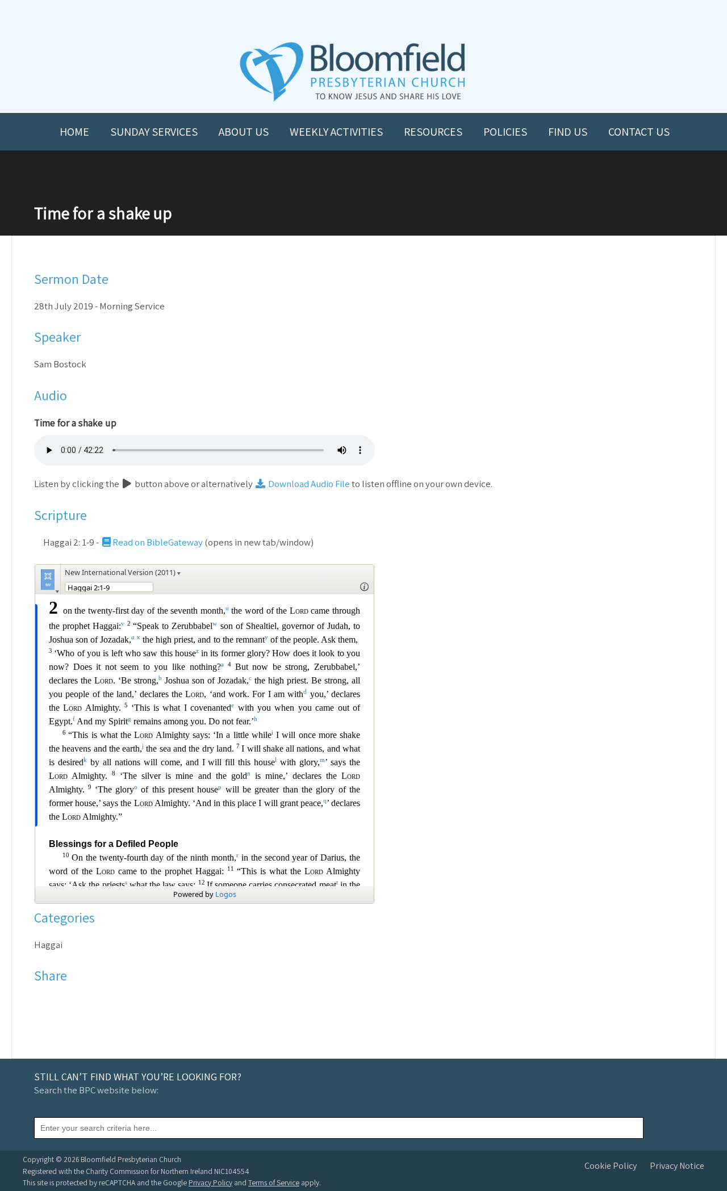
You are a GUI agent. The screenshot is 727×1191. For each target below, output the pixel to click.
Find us (567, 131)
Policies (505, 131)
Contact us (639, 131)
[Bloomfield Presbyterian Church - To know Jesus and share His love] (352, 100)
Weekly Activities (336, 131)
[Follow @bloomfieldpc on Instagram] (363, 18)
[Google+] (87, 1002)
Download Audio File (308, 483)
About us (244, 131)
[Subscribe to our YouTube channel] (313, 18)
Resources (433, 131)
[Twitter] (58, 1002)
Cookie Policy (610, 1166)
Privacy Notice (677, 1166)
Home (74, 131)
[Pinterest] (73, 1002)
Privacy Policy (210, 1182)
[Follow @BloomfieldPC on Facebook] (338, 18)
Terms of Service (273, 1182)
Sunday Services (154, 131)
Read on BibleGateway (157, 542)
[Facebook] (43, 1002)
